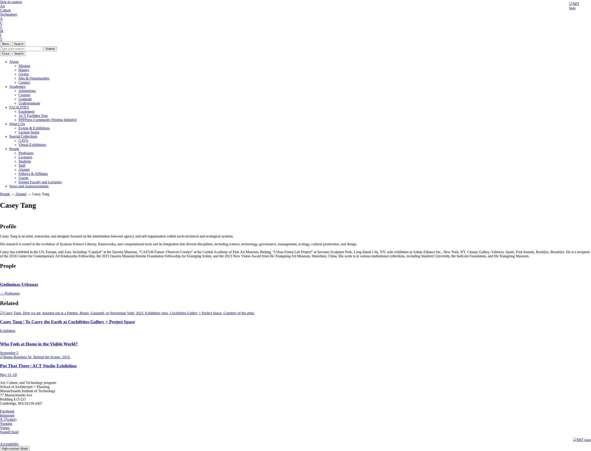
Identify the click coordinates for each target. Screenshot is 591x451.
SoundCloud (9, 432)
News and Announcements (28, 186)
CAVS (23, 140)
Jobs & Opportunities (33, 78)
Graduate (25, 99)
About (13, 62)
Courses (24, 95)
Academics (17, 87)
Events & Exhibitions (34, 128)
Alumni (24, 170)
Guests (23, 178)
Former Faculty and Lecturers (40, 182)
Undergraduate (29, 103)
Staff (21, 165)
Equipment (26, 111)
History (23, 70)
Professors (25, 153)
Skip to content (11, 2)
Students (24, 161)
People (14, 149)
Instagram (7, 415)
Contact (24, 82)
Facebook (7, 411)
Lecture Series (28, 132)
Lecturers (25, 157)
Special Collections (23, 136)
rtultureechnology (8, 10)
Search (18, 44)
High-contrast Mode (15, 448)
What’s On (17, 124)
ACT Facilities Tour (33, 116)
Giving (23, 74)
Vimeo (5, 428)
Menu (5, 44)
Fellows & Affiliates (33, 174)
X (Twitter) (8, 419)
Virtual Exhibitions (32, 145)
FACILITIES (19, 107)
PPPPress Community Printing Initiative (47, 120)
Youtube (6, 424)
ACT (1, 23)
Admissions (27, 91)
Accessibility (9, 444)
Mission (24, 66)
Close (5, 53)
